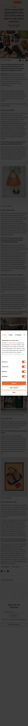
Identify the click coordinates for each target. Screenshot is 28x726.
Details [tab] (11, 335)
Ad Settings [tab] (18, 335)
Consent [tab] (4, 335)
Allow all (14, 383)
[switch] (24, 366)
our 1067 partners (11, 343)
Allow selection (14, 387)
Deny (14, 392)
